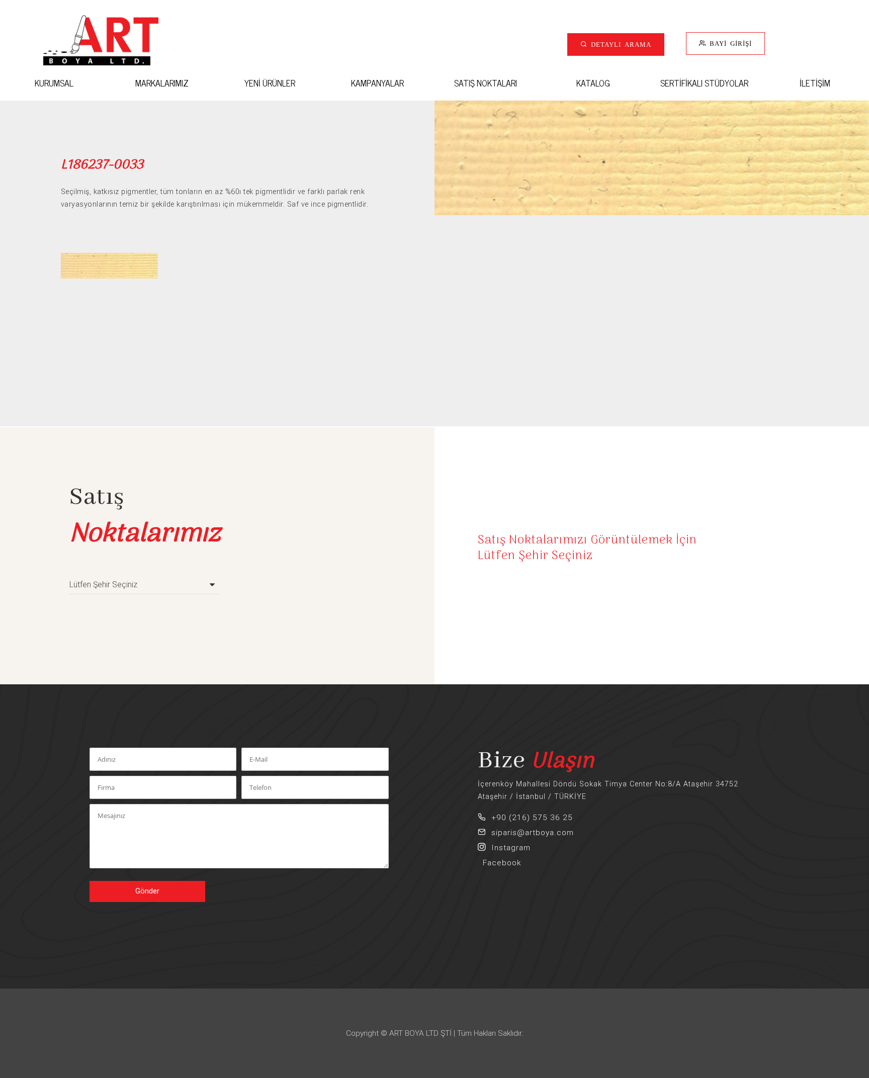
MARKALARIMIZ (162, 82)
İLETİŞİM (815, 82)
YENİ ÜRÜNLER (269, 82)
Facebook (499, 862)
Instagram (508, 847)
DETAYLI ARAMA (619, 44)
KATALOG (593, 82)
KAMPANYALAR (377, 82)
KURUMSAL (54, 82)
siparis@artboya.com (530, 832)
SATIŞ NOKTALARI (485, 82)
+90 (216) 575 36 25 (529, 817)
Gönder (147, 891)
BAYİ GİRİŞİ (729, 43)
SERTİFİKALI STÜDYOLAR (704, 82)
